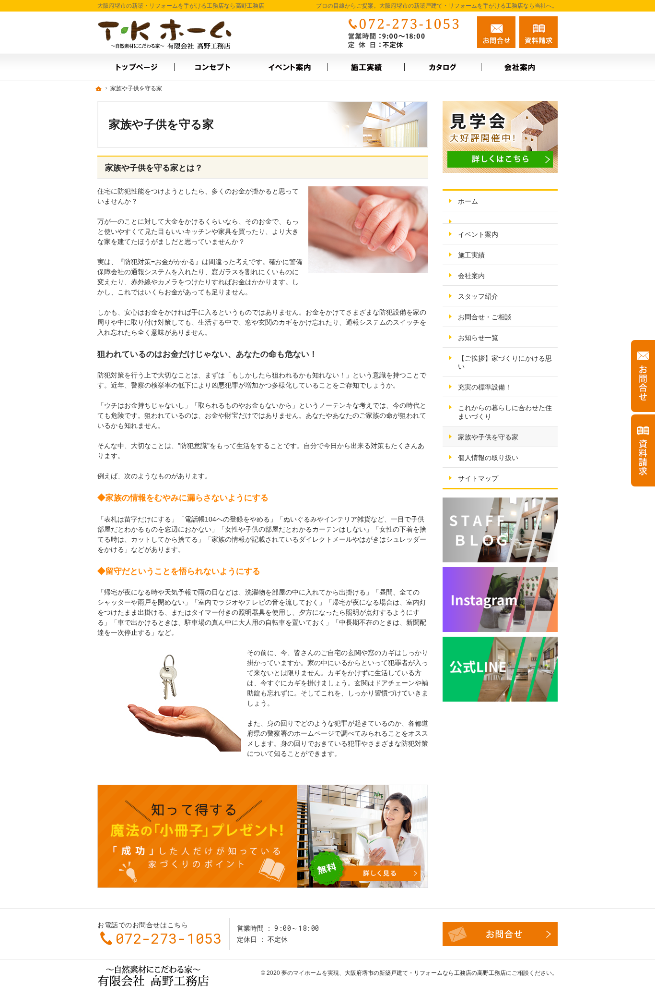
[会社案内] (519, 67)
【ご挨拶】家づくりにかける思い (505, 362)
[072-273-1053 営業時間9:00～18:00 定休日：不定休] (406, 32)
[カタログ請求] (442, 67)
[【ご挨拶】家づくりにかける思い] (212, 67)
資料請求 (538, 32)
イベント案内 (478, 234)
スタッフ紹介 (478, 296)
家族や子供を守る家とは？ (154, 167)
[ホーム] (135, 67)
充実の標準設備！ (485, 387)
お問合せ (496, 32)
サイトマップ (478, 478)
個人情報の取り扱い (488, 458)
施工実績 (471, 255)
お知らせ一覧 (478, 337)
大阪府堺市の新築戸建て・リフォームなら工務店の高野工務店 (425, 973)
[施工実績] (366, 67)
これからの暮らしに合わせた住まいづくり (505, 412)
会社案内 (471, 275)
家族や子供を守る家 (488, 437)
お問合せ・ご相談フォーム (500, 934)
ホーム (468, 201)
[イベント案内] (289, 67)
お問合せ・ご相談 (485, 317)
